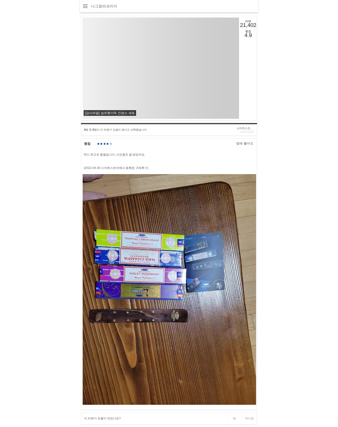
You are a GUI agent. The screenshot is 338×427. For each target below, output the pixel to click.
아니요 (249, 418)
